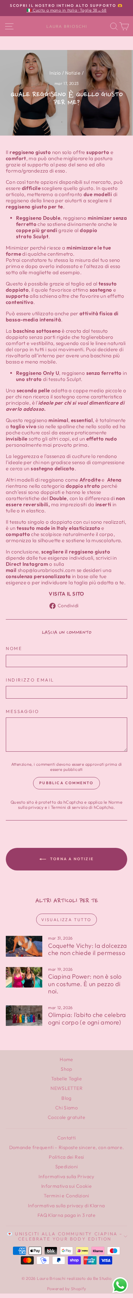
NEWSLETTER (66, 1088)
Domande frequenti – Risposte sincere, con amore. (66, 1147)
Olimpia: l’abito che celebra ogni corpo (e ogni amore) (87, 1018)
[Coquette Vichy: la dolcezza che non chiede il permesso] (24, 946)
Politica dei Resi (66, 1157)
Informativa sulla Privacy (66, 1176)
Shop (66, 1069)
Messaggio (22, 711)
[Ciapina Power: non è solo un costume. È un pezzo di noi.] (24, 977)
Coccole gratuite (66, 1117)
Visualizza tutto (66, 919)
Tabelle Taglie (66, 1079)
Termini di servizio (69, 807)
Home (66, 1059)
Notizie (73, 73)
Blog (66, 1098)
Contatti (66, 1138)
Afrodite (90, 479)
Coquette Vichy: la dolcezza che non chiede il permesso (87, 949)
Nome (14, 648)
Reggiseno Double (38, 218)
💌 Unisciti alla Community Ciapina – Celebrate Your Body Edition (65, 1236)
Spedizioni (66, 1166)
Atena (113, 479)
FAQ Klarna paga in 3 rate (66, 1215)
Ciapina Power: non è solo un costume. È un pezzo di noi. (84, 983)
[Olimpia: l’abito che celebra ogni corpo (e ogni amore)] (24, 1015)
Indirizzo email (30, 680)
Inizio (55, 73)
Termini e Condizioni (66, 1196)
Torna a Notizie (71, 858)
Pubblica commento (66, 782)
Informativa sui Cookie (66, 1186)
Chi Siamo (66, 1108)
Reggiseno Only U (37, 373)
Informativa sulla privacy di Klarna (66, 1205)
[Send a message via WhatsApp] (120, 1285)
